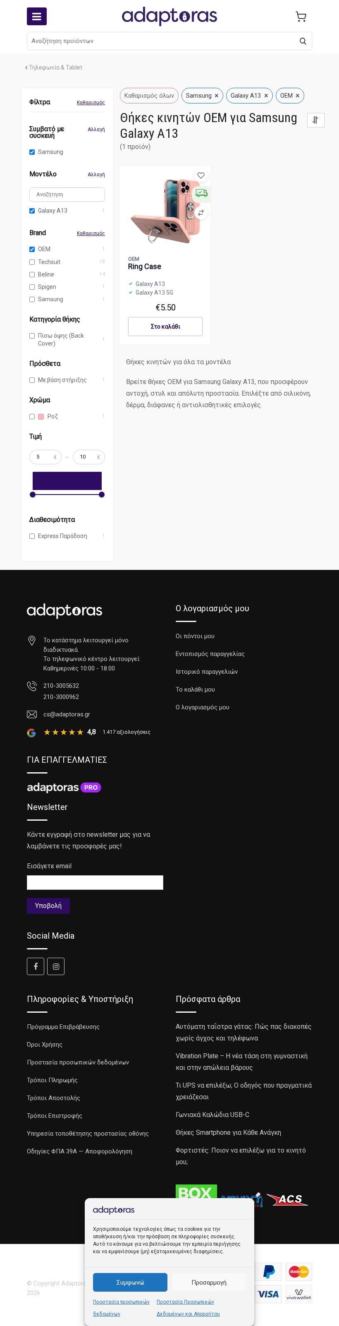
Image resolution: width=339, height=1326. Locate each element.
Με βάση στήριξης (62, 380)
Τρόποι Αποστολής (53, 1098)
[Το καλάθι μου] (301, 16)
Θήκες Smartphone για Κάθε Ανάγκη (228, 1132)
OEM (44, 249)
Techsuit (49, 262)
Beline (46, 274)
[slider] (33, 494)
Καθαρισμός (91, 103)
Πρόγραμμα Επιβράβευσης (63, 1027)
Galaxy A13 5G (154, 292)
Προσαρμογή (209, 1282)
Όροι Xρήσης (44, 1044)
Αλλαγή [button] (96, 129)
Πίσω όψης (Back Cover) (61, 339)
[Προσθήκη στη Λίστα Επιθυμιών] (201, 175)
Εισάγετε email (49, 866)
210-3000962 (61, 697)
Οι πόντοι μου (195, 636)
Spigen (47, 286)
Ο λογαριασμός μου (202, 707)
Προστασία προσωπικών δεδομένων (78, 1062)
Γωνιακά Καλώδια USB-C (212, 1115)
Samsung (50, 152)
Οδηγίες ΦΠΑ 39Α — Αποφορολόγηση (79, 1151)
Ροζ (52, 416)
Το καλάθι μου (195, 689)
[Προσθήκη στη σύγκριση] (201, 212)
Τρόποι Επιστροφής (54, 1115)
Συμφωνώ (130, 1282)
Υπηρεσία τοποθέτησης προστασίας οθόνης (88, 1133)
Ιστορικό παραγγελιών (207, 671)
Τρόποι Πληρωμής (52, 1080)
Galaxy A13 (52, 210)
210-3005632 (61, 685)
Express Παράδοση (62, 536)
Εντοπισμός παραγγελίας (210, 654)
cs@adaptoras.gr (66, 714)
